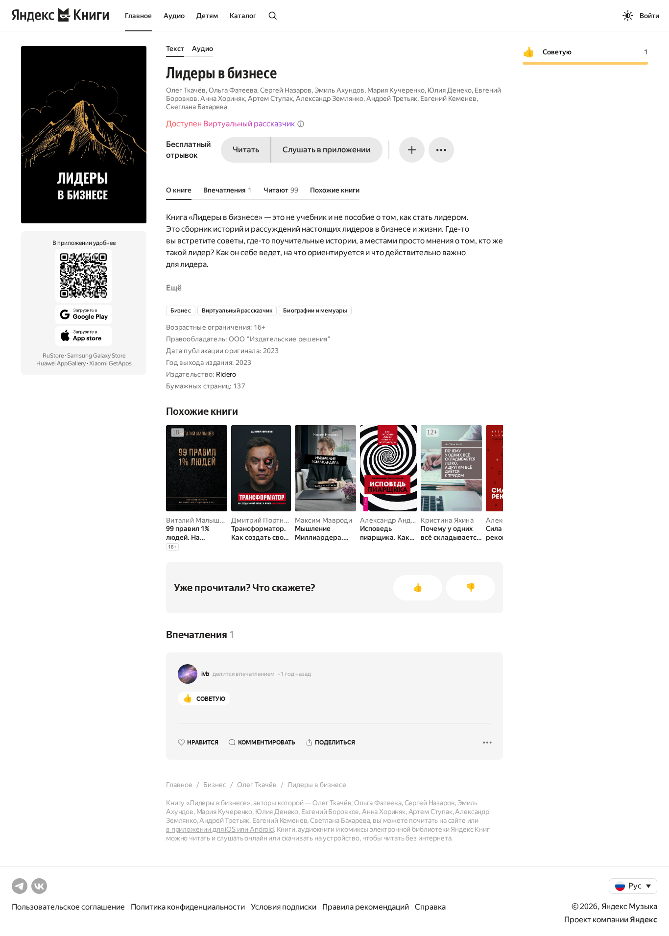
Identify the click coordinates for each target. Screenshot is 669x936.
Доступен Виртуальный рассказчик (230, 123)
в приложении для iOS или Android (220, 829)
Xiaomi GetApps (110, 363)
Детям (207, 16)
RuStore (53, 355)
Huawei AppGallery (61, 363)
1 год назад (296, 674)
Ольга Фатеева (233, 90)
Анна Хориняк (222, 98)
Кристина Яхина (447, 520)
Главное (138, 16)
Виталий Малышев (197, 520)
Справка (430, 907)
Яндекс (643, 919)
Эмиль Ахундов (339, 90)
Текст (175, 48)
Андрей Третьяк (391, 98)
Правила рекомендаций (365, 907)
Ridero (226, 374)
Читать (246, 149)
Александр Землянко (329, 98)
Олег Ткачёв (186, 90)
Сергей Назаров (285, 90)
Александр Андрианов (397, 520)
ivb (205, 674)
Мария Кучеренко (396, 90)
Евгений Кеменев (448, 98)
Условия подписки (283, 907)
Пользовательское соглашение (68, 907)
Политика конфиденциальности (188, 907)
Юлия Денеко (450, 90)
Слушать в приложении (327, 149)
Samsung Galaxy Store (96, 355)
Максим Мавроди (323, 520)
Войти (649, 16)
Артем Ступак (270, 98)
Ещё (174, 287)
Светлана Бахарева (196, 107)
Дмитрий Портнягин (265, 520)
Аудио (174, 16)
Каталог (243, 16)
